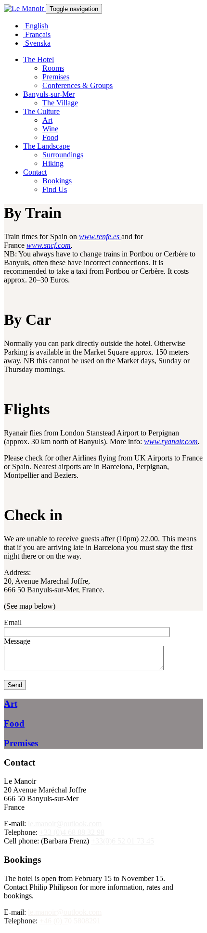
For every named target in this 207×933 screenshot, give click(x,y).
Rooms (53, 68)
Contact (35, 172)
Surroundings (62, 155)
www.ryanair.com (171, 441)
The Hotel (38, 59)
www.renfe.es (100, 236)
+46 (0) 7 (53, 921)
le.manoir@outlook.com (65, 823)
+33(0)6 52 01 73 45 (122, 841)
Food (50, 137)
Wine (50, 129)
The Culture (41, 111)
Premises (55, 77)
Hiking (53, 163)
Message (17, 641)
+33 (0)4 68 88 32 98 (71, 832)
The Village (60, 103)
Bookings (57, 181)
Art (47, 120)
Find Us (54, 189)
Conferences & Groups (77, 85)
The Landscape (46, 146)
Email (13, 622)
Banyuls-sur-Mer (49, 94)
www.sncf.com (48, 245)
